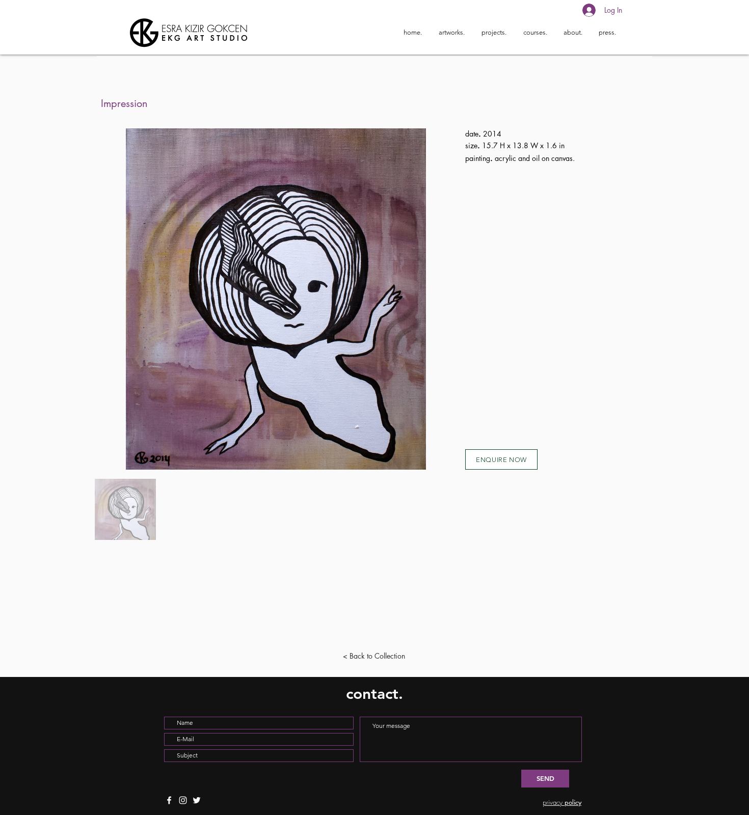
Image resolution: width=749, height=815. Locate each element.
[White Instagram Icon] (183, 800)
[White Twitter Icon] (197, 800)
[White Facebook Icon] (169, 800)
